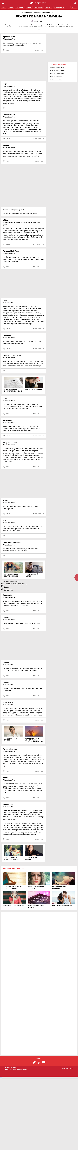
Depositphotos (22, 1069)
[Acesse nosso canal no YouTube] (44, 1062)
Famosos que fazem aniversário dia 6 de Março (20, 213)
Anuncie (70, 1068)
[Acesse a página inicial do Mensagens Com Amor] (39, 3)
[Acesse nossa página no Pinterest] (39, 1062)
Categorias (26, 12)
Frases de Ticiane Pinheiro (57, 70)
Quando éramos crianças (57, 67)
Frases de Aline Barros (56, 80)
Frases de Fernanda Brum (57, 73)
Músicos (45, 12)
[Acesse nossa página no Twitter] (34, 1062)
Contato (64, 1068)
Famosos (36, 12)
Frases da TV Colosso (56, 76)
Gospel (54, 12)
